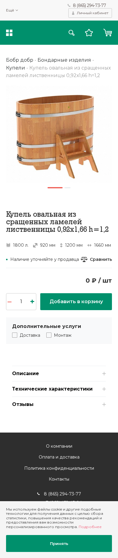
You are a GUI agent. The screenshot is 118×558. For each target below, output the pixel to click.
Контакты (59, 479)
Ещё (10, 10)
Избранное (89, 32)
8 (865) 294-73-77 (89, 5)
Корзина (107, 33)
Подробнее (90, 526)
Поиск (71, 33)
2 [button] (67, 187)
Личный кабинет (92, 13)
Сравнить (101, 259)
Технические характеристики (52, 389)
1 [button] (55, 187)
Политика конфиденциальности (59, 468)
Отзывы (23, 404)
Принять (59, 543)
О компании (59, 446)
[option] (59, 134)
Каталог (9, 33)
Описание (25, 373)
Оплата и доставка (59, 457)
